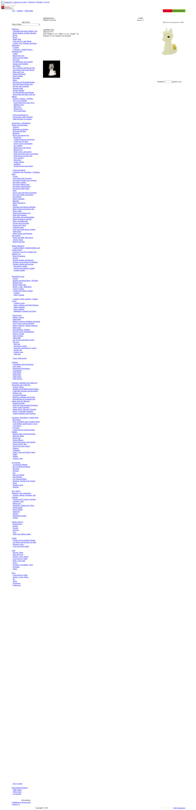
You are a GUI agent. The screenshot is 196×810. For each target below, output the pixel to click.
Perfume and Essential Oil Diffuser (25, 262)
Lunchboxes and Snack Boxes (23, 70)
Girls (13, 550)
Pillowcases (17, 328)
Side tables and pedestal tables (23, 217)
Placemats (16, 78)
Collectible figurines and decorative (25, 391)
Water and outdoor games (22, 534)
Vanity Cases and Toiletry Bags (24, 452)
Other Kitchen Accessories (22, 119)
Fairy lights (17, 366)
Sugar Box (17, 160)
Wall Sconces (17, 379)
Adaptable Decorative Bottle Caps (25, 31)
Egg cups (16, 60)
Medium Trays (19, 105)
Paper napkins (18, 76)
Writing (15, 518)
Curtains (17, 293)
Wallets (15, 456)
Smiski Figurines (19, 403)
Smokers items (18, 485)
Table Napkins (18, 336)
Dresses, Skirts (18, 552)
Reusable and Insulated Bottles (24, 82)
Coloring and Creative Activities (24, 499)
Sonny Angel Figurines (21, 407)
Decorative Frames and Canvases (25, 180)
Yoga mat (17, 354)
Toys (14, 532)
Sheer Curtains (19, 295)
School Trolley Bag (20, 444)
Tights (15, 569)
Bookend (16, 133)
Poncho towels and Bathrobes (23, 332)
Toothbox (17, 164)
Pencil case (17, 438)
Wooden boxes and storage (23, 166)
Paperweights (17, 507)
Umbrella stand (18, 227)
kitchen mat (18, 350)
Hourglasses (17, 197)
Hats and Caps (18, 555)
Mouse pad (17, 503)
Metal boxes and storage (22, 148)
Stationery (16, 512)
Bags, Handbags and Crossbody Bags (26, 422)
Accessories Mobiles (20, 465)
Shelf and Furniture (20, 215)
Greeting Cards (18, 501)
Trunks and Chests (19, 225)
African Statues (18, 387)
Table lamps (17, 377)
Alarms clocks (18, 240)
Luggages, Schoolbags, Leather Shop (25, 418)
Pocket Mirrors (18, 440)
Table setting (17, 790)
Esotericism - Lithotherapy (21, 123)
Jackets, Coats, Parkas (20, 557)
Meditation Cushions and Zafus (25, 311)
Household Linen (18, 276)
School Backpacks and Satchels (24, 442)
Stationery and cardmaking (21, 493)
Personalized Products (20, 788)
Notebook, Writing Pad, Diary (23, 505)
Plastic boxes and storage (23, 152)
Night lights (29, 11)
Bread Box (17, 137)
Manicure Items (18, 436)
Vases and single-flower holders (24, 229)
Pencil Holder (18, 510)
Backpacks (17, 420)
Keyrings (16, 428)
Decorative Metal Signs (21, 184)
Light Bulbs (17, 373)
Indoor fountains (18, 199)
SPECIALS (167, 11)
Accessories (16, 463)
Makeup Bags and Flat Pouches (24, 434)
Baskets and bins (19, 242)
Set (14, 579)
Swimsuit (16, 567)
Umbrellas (16, 450)
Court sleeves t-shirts (20, 575)
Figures (15, 526)
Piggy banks (17, 211)
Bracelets (16, 469)
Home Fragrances (18, 246)
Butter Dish (17, 39)
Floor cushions (19, 309)
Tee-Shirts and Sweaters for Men (24, 542)
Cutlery (15, 54)
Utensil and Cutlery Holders (23, 117)
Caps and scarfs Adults (21, 546)
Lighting (20, 11)
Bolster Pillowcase (19, 285)
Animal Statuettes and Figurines (24, 413)
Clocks (15, 176)
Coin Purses (17, 426)
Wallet (15, 454)
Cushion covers (19, 303)
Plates (15, 80)
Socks (15, 563)
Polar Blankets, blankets (21, 330)
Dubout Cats (17, 393)
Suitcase (16, 448)
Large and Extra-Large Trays (24, 103)
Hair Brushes (17, 477)
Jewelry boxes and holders (23, 144)
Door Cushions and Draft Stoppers (26, 305)
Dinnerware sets (18, 56)
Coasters (16, 47)
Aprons (15, 278)
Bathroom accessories (20, 129)
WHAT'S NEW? (179, 11)
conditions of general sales (21, 802)
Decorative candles (20, 266)
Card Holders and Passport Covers (25, 424)
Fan (14, 473)
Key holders (18, 146)
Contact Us (16, 804)
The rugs (16, 342)
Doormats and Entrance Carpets (25, 348)
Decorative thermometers (22, 186)
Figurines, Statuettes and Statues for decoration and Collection (24, 384)
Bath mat (17, 344)
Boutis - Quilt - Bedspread (22, 287)
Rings (15, 483)
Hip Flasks (16, 66)
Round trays (18, 109)
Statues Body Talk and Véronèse (24, 409)
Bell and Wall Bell (19, 131)
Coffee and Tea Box (21, 141)
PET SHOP (16, 491)
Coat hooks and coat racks (22, 178)
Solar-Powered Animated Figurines (25, 405)
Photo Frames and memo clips (23, 209)
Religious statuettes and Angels (24, 397)
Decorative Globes (19, 182)
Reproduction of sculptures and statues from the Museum (23, 400)
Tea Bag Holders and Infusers (23, 92)
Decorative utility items (21, 188)
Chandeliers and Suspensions (23, 364)
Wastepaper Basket (19, 516)
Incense (15, 258)
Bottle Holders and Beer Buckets (24, 33)
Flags (15, 191)
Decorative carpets (20, 346)
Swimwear (16, 583)
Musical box (18, 150)
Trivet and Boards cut (20, 115)
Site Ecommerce (179, 808)
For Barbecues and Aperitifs (23, 62)
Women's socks (18, 544)
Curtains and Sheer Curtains (23, 291)
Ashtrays (16, 127)
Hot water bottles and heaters (23, 195)
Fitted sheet (17, 319)
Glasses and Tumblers (20, 64)
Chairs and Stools (19, 170)
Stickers (15, 514)
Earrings (16, 471)
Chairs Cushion (18, 289)
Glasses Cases (18, 458)
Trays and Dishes (20, 111)
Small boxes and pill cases (23, 156)
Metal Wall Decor (19, 203)
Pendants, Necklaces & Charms (24, 481)
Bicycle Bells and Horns (21, 467)
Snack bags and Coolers (21, 446)
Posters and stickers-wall (21, 213)
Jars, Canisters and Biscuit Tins (24, 68)
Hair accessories (18, 475)
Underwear (17, 585)
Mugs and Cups (18, 72)
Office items (17, 792)
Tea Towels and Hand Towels (23, 340)
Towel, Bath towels (20, 358)
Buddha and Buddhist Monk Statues (26, 389)
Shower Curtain (18, 334)
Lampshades (17, 370)
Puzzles (15, 528)
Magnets (16, 201)
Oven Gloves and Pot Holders (23, 323)
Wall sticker (17, 231)
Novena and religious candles (24, 268)
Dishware (15, 29)
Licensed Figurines (19, 395)
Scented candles (19, 270)
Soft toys (16, 530)
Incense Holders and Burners (23, 260)
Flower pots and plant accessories (25, 193)
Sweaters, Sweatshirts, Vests (23, 565)
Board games (17, 524)
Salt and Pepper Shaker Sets (23, 84)
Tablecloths (17, 338)
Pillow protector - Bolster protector (25, 325)
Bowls (15, 35)
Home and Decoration (20, 125)
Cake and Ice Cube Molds (22, 41)
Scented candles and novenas (23, 264)
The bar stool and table (21, 223)
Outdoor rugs (18, 352)
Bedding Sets (17, 283)
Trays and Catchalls (20, 101)
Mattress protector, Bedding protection (26, 321)
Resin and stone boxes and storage (26, 154)
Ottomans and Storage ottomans (24, 207)
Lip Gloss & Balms (20, 479)
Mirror (15, 205)
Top (13, 11)
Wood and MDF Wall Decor (23, 238)
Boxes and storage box (21, 135)
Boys (14, 573)
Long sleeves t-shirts (20, 559)
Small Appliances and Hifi (22, 219)
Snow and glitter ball (20, 221)
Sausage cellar (18, 88)
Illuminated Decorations (21, 368)
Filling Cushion (18, 317)
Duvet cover (17, 315)
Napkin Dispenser (19, 74)
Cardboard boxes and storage (24, 139)
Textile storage (19, 162)
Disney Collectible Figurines (23, 411)
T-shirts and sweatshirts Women (24, 540)
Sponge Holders (18, 90)
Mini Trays (17, 107)
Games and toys (17, 522)
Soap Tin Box (19, 158)
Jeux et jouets (17, 784)
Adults (14, 538)
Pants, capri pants (19, 561)
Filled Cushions (19, 307)
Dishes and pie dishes (20, 58)
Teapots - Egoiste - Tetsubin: (23, 99)
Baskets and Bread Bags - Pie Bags (25, 281)
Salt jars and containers (21, 86)
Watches (16, 487)
